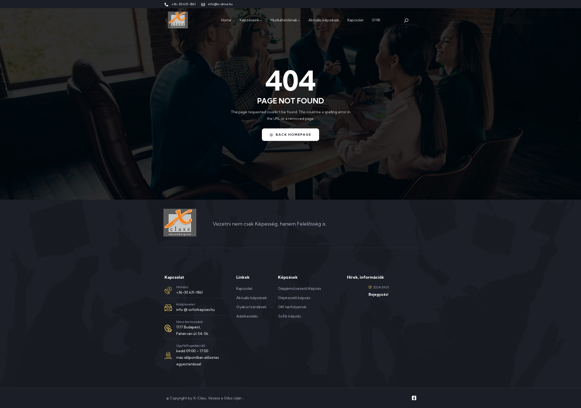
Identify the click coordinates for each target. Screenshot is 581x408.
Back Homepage (293, 135)
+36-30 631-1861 (189, 292)
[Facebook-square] (413, 398)
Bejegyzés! (378, 294)
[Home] (178, 20)
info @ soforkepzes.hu (195, 309)
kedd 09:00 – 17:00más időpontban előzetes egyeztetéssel (197, 357)
